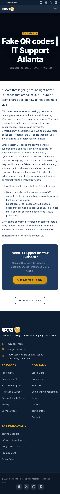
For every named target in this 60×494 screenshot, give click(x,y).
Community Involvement (44, 391)
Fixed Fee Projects (11, 385)
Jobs (34, 398)
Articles (36, 404)
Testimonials (38, 410)
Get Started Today (30, 279)
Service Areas (9, 410)
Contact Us (38, 417)
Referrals (36, 385)
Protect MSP (8, 372)
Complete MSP (10, 379)
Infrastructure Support (14, 440)
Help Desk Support (12, 391)
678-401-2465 (15, 344)
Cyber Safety (9, 459)
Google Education (11, 446)
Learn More (38, 372)
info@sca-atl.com (17, 349)
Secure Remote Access (14, 398)
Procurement (9, 452)
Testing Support (10, 433)
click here (23, 235)
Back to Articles (32, 300)
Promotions (38, 379)
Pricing (5, 404)
